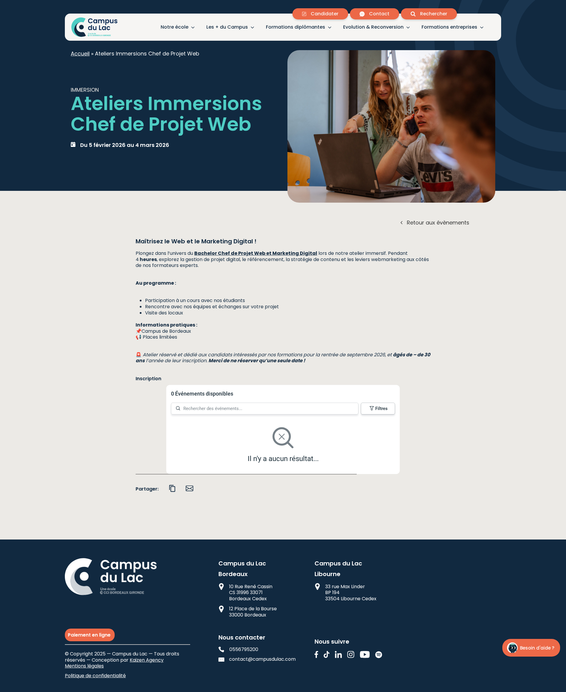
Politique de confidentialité (95, 675)
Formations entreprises (449, 27)
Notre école (174, 27)
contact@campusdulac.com (257, 659)
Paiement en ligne (90, 635)
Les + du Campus (227, 27)
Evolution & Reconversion (373, 27)
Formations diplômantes (295, 27)
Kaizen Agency (147, 660)
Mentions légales (84, 666)
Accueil (80, 53)
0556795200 (243, 650)
